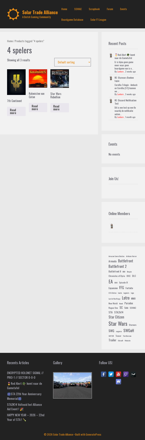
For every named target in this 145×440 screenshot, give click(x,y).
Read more (13, 111)
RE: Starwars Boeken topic (124, 79)
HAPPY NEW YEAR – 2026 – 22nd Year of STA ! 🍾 (25, 417)
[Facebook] (103, 374)
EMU (116, 282)
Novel (121, 303)
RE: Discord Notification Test (125, 101)
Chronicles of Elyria (117, 276)
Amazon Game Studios (116, 256)
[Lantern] (112, 226)
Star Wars (118, 323)
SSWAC (78, 9)
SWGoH (128, 330)
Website (127, 340)
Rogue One (113, 307)
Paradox (128, 303)
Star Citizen (116, 317)
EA (111, 281)
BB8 (124, 271)
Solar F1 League (98, 19)
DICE (128, 276)
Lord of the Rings (114, 298)
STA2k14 (118, 312)
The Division (127, 335)
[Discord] (118, 382)
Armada (113, 261)
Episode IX (123, 282)
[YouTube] (118, 374)
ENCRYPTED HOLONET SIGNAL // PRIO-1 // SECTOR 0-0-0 (25, 375)
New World (113, 303)
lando (120, 292)
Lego (132, 292)
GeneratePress (93, 434)
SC (121, 307)
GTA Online (112, 292)
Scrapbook (94, 9)
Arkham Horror (131, 256)
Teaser (118, 335)
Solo (126, 307)
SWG (111, 330)
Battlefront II (115, 271)
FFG (121, 287)
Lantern (120, 71)
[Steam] (133, 374)
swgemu (119, 331)
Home (64, 9)
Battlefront (125, 260)
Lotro (125, 298)
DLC (134, 276)
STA (111, 312)
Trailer (112, 340)
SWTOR (111, 335)
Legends (126, 292)
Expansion (113, 288)
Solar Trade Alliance (40, 12)
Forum (110, 9)
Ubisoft (120, 340)
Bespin (129, 271)
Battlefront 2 (118, 266)
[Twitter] (111, 374)
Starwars (133, 324)
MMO (133, 298)
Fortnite (129, 288)
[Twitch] (126, 374)
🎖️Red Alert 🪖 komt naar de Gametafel (125, 56)
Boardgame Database (72, 19)
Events (123, 9)
